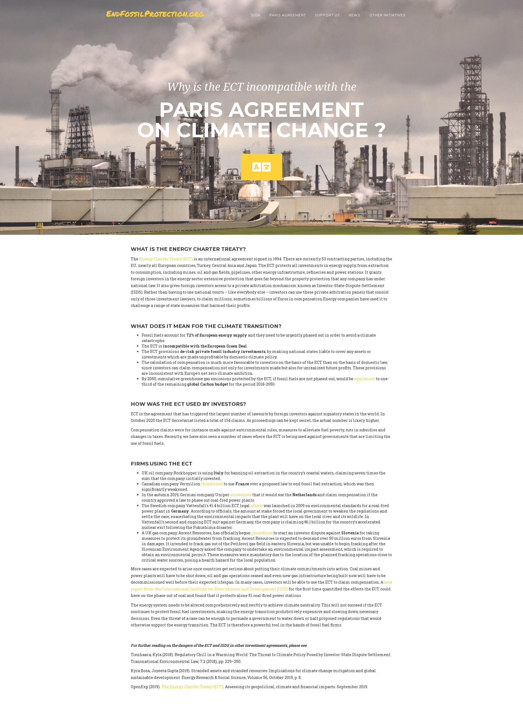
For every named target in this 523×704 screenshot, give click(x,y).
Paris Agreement (287, 15)
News (354, 15)
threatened (212, 483)
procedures (262, 532)
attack (257, 505)
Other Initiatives (387, 15)
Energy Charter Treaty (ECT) (166, 258)
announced (240, 494)
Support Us (327, 15)
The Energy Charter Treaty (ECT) (192, 686)
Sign (255, 15)
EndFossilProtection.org (155, 13)
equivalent (364, 378)
